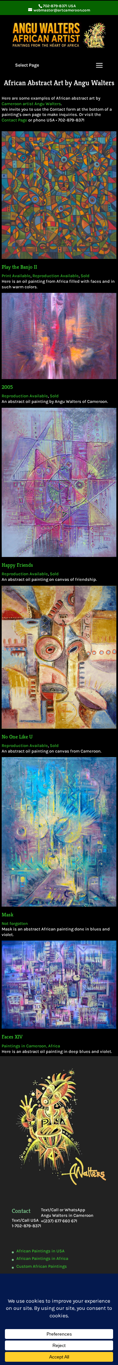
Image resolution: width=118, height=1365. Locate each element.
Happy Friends (17, 565)
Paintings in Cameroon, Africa (31, 1045)
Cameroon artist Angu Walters (31, 103)
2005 (7, 387)
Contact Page (14, 120)
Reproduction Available (55, 275)
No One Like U (17, 736)
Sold (85, 275)
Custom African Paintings (41, 1266)
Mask (7, 914)
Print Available (16, 275)
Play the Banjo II (19, 266)
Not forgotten (15, 923)
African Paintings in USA (40, 1250)
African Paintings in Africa (42, 1258)
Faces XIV (12, 1036)
